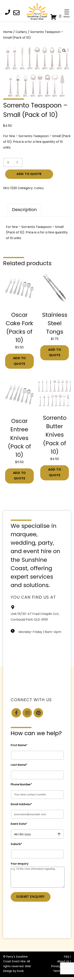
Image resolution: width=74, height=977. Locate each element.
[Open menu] (66, 12)
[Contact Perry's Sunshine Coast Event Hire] (17, 13)
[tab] (24, 210)
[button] (64, 50)
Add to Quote (29, 174)
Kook (20, 971)
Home (7, 32)
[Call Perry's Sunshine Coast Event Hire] (8, 12)
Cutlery (21, 32)
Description (24, 210)
